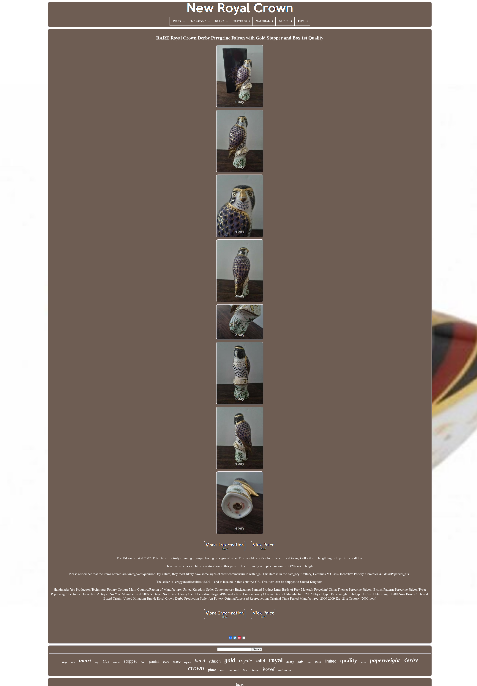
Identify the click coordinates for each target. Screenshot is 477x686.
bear (143, 662)
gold (230, 660)
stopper (130, 661)
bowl (222, 670)
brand (255, 670)
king (64, 661)
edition (215, 661)
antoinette (285, 670)
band (200, 660)
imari (85, 660)
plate (212, 669)
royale (245, 660)
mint (73, 662)
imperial (187, 663)
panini (154, 661)
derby (411, 659)
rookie (177, 661)
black (246, 670)
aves (309, 662)
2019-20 (116, 662)
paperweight (385, 660)
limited (331, 661)
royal (276, 660)
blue (106, 661)
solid (260, 660)
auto (318, 661)
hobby (290, 661)
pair (300, 661)
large (97, 662)
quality (348, 660)
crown (196, 668)
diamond (233, 670)
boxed (269, 669)
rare (166, 661)
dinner (363, 662)
